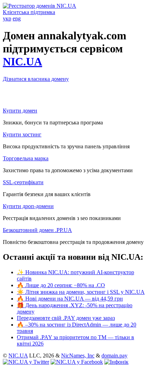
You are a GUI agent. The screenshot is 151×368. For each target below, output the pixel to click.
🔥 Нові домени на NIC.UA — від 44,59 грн (70, 299)
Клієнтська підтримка (29, 12)
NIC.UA (22, 61)
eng (17, 18)
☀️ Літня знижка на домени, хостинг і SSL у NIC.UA (81, 292)
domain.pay (114, 356)
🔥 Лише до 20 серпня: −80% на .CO (61, 285)
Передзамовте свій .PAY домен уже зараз (66, 318)
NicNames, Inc (77, 356)
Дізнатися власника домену (36, 79)
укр (7, 18)
